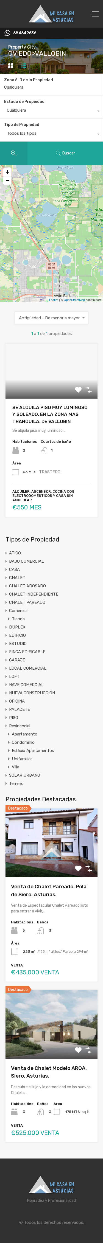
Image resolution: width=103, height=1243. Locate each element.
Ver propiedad (51, 863)
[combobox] (51, 111)
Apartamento (24, 734)
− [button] (7, 180)
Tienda (18, 618)
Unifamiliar (22, 758)
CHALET (17, 577)
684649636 (24, 33)
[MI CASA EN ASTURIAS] (51, 21)
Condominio (23, 742)
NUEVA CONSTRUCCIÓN (32, 692)
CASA (14, 569)
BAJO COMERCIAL (26, 561)
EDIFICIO (17, 635)
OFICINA (17, 701)
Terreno (16, 783)
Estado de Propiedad (24, 101)
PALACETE (19, 709)
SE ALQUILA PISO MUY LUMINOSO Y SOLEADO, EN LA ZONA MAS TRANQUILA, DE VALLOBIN (50, 414)
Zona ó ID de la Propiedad (28, 80)
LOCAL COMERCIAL (27, 668)
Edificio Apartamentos (33, 750)
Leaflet (53, 299)
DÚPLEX (17, 627)
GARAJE (17, 660)
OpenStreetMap (74, 299)
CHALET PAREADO (27, 602)
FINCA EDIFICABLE (27, 651)
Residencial (19, 725)
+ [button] (7, 172)
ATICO (15, 553)
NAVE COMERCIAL (26, 684)
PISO (13, 717)
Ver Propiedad (51, 387)
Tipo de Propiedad (21, 124)
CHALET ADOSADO (27, 586)
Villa (15, 767)
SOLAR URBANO (24, 775)
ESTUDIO (18, 643)
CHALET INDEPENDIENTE (33, 594)
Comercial (18, 610)
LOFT (14, 676)
